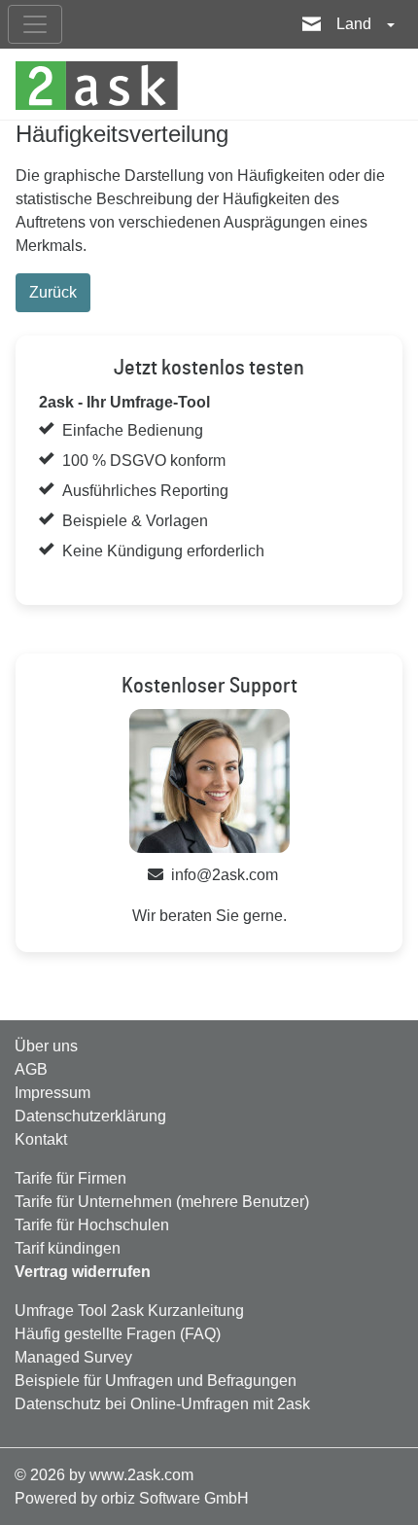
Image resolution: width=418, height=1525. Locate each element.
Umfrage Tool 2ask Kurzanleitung (129, 1310)
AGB (31, 1069)
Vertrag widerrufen (83, 1271)
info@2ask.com (224, 875)
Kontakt (41, 1139)
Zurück (53, 292)
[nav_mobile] (35, 24)
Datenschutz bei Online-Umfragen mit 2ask (162, 1404)
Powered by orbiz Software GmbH (132, 1498)
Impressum (52, 1092)
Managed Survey (73, 1357)
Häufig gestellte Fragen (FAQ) (118, 1334)
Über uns (46, 1046)
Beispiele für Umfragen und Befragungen (155, 1380)
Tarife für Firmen (70, 1178)
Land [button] (355, 24)
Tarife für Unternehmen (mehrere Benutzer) (162, 1201)
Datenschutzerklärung (90, 1116)
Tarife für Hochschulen (92, 1225)
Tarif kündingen (68, 1248)
